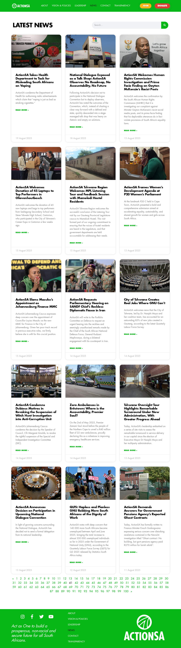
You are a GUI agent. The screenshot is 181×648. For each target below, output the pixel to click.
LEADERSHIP (80, 6)
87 (51, 591)
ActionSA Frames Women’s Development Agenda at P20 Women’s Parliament (143, 191)
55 (150, 582)
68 (65, 587)
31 (14, 582)
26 (144, 578)
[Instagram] (22, 616)
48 (110, 582)
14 (76, 578)
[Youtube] (51, 616)
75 (104, 587)
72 (87, 587)
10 (53, 578)
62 (31, 587)
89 (62, 591)
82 (144, 587)
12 (64, 578)
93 (85, 591)
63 (36, 587)
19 (104, 578)
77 (116, 587)
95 (96, 591)
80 (133, 587)
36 (42, 582)
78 (121, 587)
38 (53, 582)
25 (138, 578)
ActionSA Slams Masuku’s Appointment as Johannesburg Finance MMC (36, 303)
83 (150, 587)
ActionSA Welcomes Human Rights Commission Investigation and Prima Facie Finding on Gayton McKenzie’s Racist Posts (144, 82)
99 (119, 591)
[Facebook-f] (32, 616)
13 (70, 578)
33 (25, 582)
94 (91, 591)
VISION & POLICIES (61, 6)
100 (125, 591)
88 (57, 591)
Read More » (22, 110)
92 (79, 591)
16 (87, 578)
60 (19, 587)
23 (127, 578)
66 (53, 587)
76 (110, 587)
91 (74, 591)
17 (93, 578)
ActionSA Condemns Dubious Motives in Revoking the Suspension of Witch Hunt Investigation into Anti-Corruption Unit (36, 412)
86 (167, 587)
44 (87, 582)
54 (144, 582)
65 (48, 587)
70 (76, 587)
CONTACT (105, 6)
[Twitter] (41, 616)
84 (155, 587)
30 (166, 578)
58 (167, 582)
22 (121, 578)
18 (98, 578)
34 (31, 582)
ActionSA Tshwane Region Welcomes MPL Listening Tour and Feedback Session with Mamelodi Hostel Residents (89, 194)
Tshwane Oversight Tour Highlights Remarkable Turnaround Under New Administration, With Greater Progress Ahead (142, 412)
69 (70, 587)
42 (76, 582)
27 (149, 578)
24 (132, 578)
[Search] (164, 25)
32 (19, 582)
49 (116, 582)
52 (133, 582)
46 (99, 582)
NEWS (93, 6)
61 (25, 587)
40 (65, 582)
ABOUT (44, 6)
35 (36, 582)
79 (127, 587)
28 (155, 578)
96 (102, 591)
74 (99, 587)
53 (138, 582)
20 (110, 578)
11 (59, 578)
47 (104, 582)
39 (59, 582)
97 (108, 591)
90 (68, 591)
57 (161, 582)
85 (161, 587)
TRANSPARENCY (122, 6)
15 (81, 578)
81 (138, 587)
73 (93, 587)
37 (48, 582)
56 (155, 582)
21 (115, 578)
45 (93, 582)
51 (127, 582)
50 (121, 582)
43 (82, 582)
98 (113, 591)
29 (160, 578)
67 (59, 587)
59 (14, 587)
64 (42, 587)
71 (82, 587)
